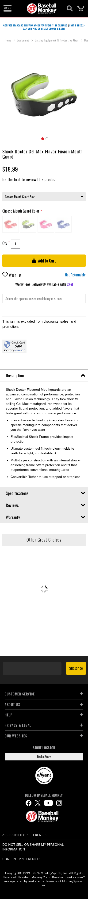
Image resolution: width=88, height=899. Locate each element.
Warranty (13, 517)
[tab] (44, 375)
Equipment (23, 40)
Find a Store (44, 756)
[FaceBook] (28, 803)
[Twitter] (38, 803)
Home (8, 40)
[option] (10, 224)
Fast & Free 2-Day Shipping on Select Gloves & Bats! (54, 27)
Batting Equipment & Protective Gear (57, 40)
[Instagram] (59, 803)
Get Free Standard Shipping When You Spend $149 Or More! (35, 25)
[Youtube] (48, 803)
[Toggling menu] (7, 8)
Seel (70, 284)
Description (15, 375)
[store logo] (41, 8)
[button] (42, 138)
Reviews (12, 505)
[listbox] (44, 196)
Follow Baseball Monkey (44, 795)
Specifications (17, 493)
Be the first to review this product (29, 179)
